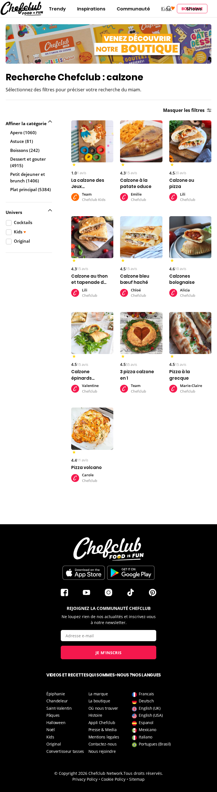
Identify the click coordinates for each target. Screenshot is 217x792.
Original (53, 744)
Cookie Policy (113, 779)
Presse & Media (102, 729)
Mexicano (147, 729)
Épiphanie (55, 693)
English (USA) (150, 715)
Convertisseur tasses (65, 751)
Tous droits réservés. (143, 773)
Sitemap (137, 779)
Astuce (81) (21, 141)
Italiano (145, 737)
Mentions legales (103, 737)
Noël (50, 729)
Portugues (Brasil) (155, 744)
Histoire (95, 715)
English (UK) (149, 708)
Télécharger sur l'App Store (83, 573)
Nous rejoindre (102, 751)
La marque (98, 693)
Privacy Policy (84, 779)
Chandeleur (57, 700)
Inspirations (91, 9)
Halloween (55, 722)
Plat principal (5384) (30, 189)
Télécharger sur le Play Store (131, 573)
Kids (50, 737)
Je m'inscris (109, 652)
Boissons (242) (25, 150)
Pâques (53, 715)
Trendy (57, 9)
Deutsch (146, 700)
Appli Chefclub (101, 722)
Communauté (133, 9)
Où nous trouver (103, 708)
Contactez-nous (102, 744)
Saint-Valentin (59, 708)
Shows (194, 9)
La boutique (99, 700)
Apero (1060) (23, 132)
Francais (146, 693)
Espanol (146, 722)
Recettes (27, 9)
